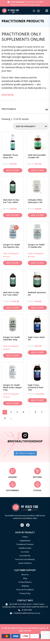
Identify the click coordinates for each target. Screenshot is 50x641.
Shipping (25, 586)
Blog (25, 578)
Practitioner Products (25, 544)
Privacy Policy (25, 593)
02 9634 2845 (27, 610)
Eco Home (25, 552)
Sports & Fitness (25, 563)
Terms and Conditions (25, 589)
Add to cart (12, 170)
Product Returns (25, 582)
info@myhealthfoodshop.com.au (26, 613)
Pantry (25, 537)
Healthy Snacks (25, 548)
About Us (25, 574)
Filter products (9, 108)
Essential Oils (25, 555)
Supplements (25, 540)
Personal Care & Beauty (25, 559)
